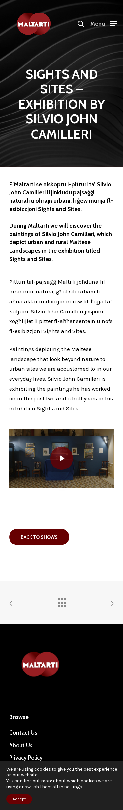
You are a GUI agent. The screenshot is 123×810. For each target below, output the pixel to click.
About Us (20, 745)
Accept (19, 799)
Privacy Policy (26, 757)
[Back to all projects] (61, 601)
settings (73, 787)
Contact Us (23, 732)
